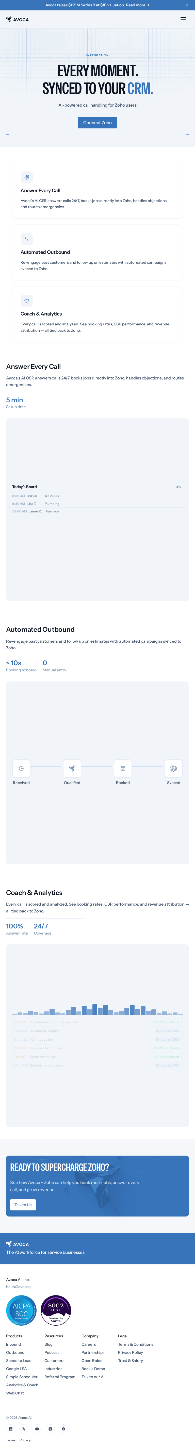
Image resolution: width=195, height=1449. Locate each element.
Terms (10, 1440)
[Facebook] (63, 1429)
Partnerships (93, 1352)
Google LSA (16, 1368)
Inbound (13, 1344)
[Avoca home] (17, 19)
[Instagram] (50, 1429)
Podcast (51, 1352)
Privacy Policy (130, 1352)
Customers (54, 1360)
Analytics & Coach (22, 1385)
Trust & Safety (130, 1360)
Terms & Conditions (135, 1344)
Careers (89, 1344)
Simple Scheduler (22, 1376)
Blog (48, 1344)
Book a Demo (93, 1368)
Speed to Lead (18, 1360)
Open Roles (92, 1360)
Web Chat (15, 1393)
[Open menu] (183, 19)
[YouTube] (37, 1429)
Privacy (25, 1440)
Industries (53, 1368)
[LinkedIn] (10, 1429)
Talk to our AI (93, 1376)
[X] (23, 1429)
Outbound (15, 1352)
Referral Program (59, 1376)
